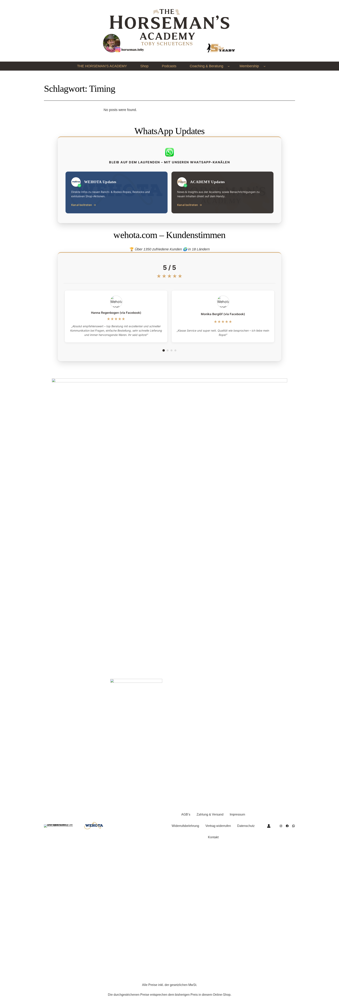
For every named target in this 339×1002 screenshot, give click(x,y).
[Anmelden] (268, 825)
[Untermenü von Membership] (264, 66)
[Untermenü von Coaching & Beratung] (229, 66)
